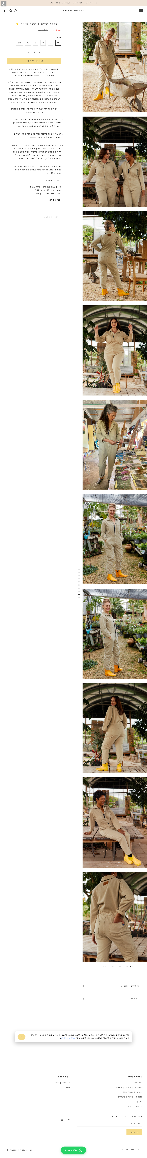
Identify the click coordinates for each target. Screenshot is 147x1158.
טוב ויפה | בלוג (62, 1083)
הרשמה (134, 1132)
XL (28, 43)
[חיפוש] (10, 10)
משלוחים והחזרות (130, 986)
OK (21, 1037)
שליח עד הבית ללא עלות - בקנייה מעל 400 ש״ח (73, 3)
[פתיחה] (141, 10)
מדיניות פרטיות (135, 1106)
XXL (19, 43)
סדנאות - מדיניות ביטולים (130, 1097)
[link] (69, 1119)
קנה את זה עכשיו (34, 61)
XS (58, 43)
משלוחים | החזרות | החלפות (129, 1087)
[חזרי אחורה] (132, 966)
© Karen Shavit (131, 1150)
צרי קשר (135, 998)
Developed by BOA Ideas (19, 1150)
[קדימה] (97, 966)
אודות (67, 1087)
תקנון (139, 1102)
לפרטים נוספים (51, 217)
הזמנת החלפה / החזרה (131, 1092)
